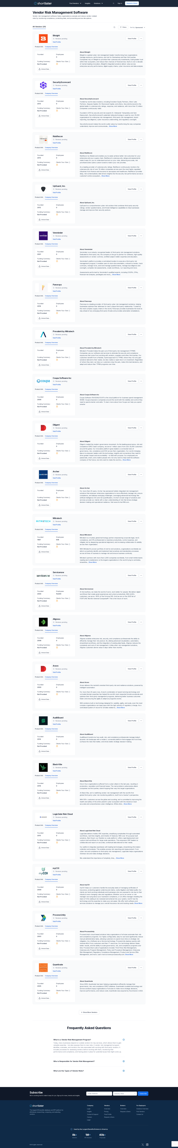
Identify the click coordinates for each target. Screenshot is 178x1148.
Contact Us (139, 1114)
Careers (89, 1117)
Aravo (55, 666)
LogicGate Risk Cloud (63, 814)
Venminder (58, 233)
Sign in (120, 3)
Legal (88, 1120)
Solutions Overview (142, 1109)
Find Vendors (74, 3)
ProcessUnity (59, 915)
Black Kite (57, 764)
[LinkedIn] (147, 1145)
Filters (124, 27)
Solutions (97, 3)
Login (88, 1109)
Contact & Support (92, 1114)
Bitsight (56, 35)
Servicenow (58, 572)
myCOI (56, 868)
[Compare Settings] (141, 39)
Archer (56, 471)
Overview (107, 1109)
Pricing (106, 1111)
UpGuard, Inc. (59, 186)
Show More (113, 126)
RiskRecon (58, 136)
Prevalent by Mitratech (63, 331)
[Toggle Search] (113, 3)
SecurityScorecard (62, 82)
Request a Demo (132, 3)
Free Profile (107, 1114)
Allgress (56, 619)
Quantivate (58, 964)
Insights (87, 3)
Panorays (57, 284)
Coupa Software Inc (62, 378)
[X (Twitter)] (143, 1145)
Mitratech (57, 518)
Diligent (56, 425)
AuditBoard (58, 717)
